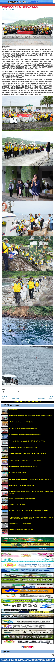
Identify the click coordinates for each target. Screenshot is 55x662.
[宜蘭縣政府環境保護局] (27, 638)
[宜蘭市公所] (27, 567)
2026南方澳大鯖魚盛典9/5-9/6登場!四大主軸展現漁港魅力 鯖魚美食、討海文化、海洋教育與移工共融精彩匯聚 (31, 492)
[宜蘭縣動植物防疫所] (27, 582)
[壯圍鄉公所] (27, 597)
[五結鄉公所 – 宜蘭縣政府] (27, 592)
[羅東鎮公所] (27, 643)
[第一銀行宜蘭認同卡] (27, 587)
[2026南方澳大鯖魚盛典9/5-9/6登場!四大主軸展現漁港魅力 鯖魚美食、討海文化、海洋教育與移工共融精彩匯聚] (4, 493)
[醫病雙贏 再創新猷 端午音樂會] (4, 411)
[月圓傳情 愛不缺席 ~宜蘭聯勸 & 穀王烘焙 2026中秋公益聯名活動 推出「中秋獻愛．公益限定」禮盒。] (4, 417)
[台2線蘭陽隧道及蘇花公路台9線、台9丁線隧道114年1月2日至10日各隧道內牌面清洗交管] (4, 512)
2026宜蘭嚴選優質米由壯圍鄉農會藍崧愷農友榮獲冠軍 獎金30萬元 (23, 466)
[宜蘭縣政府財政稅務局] (27, 608)
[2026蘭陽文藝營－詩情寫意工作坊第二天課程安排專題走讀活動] (4, 449)
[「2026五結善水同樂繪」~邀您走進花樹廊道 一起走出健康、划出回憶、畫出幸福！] (4, 443)
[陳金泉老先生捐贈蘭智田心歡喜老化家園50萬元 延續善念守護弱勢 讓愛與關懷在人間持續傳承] (4, 481)
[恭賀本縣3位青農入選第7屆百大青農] (4, 506)
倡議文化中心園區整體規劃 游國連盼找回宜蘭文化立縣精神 (22, 498)
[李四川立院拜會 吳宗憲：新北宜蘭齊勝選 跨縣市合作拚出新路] (4, 430)
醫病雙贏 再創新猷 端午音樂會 (15, 409)
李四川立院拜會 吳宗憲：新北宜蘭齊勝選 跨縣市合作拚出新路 (23, 428)
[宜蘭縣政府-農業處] (27, 602)
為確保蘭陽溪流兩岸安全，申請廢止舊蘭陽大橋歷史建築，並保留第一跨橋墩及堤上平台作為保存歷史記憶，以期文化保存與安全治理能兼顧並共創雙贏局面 (31, 518)
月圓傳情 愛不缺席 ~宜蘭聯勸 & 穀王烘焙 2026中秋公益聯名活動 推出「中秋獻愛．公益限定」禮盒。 (30, 416)
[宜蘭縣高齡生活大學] (27, 577)
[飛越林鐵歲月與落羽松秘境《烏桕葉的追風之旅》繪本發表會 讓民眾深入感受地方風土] (4, 455)
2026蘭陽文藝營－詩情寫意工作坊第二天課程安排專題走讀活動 (23, 447)
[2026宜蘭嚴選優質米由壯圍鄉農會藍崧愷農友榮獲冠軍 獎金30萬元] (4, 468)
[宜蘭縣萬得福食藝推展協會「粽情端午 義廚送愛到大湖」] (4, 487)
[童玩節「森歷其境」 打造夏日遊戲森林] (4, 474)
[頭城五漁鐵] (27, 562)
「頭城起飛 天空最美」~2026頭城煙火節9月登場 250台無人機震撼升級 (25, 460)
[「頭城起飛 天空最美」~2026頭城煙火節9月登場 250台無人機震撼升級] (4, 462)
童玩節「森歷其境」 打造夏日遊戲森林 (17, 472)
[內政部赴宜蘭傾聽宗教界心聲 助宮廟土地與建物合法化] (4, 424)
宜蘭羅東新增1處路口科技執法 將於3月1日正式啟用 (20, 523)
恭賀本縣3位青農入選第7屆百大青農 (17, 504)
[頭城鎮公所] (27, 628)
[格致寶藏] (27, 546)
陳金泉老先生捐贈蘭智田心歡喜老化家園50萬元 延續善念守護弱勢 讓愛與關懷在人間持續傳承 (30, 479)
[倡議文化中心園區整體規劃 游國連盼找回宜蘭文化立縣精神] (4, 500)
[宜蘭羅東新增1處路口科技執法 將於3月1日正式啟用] (4, 525)
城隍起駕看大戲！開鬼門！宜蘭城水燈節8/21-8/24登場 (21, 529)
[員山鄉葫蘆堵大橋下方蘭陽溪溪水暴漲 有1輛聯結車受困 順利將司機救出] (4, 436)
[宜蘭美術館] (27, 551)
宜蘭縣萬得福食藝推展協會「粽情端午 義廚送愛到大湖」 (22, 485)
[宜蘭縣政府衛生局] (27, 613)
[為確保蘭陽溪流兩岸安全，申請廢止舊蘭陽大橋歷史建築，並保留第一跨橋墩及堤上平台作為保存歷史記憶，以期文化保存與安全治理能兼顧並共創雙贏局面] (4, 519)
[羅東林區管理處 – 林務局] (27, 618)
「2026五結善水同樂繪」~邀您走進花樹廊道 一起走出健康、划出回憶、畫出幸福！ (27, 441)
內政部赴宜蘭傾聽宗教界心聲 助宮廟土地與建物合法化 (21, 422)
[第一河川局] (27, 572)
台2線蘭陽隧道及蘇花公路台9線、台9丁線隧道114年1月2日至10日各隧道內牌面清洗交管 (28, 510)
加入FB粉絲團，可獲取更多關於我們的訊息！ (27, 401)
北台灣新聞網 (11, 9)
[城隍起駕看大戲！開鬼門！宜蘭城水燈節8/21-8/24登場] (4, 532)
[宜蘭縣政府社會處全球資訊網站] (27, 623)
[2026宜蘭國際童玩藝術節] (27, 541)
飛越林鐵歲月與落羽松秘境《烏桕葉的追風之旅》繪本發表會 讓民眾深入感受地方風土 (28, 453)
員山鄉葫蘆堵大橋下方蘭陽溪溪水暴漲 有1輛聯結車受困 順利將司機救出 (25, 434)
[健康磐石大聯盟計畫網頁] (27, 556)
